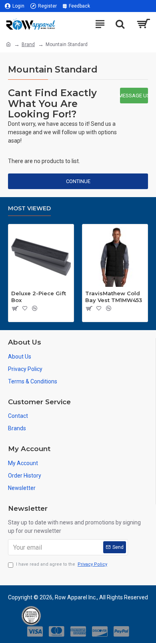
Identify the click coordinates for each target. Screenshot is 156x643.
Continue (78, 181)
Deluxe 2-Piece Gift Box (38, 296)
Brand (28, 44)
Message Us (134, 96)
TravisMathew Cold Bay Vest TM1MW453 (113, 296)
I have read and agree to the (61, 564)
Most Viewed (29, 208)
